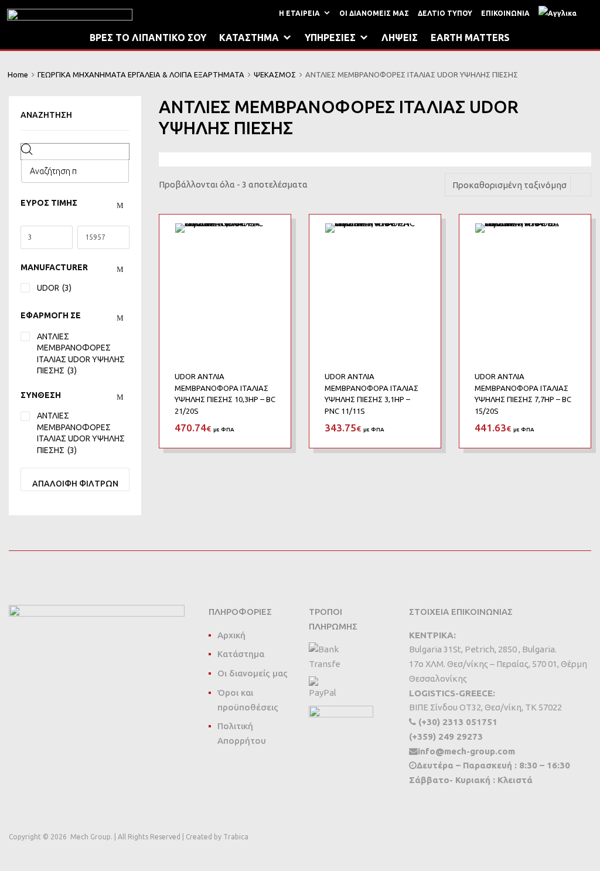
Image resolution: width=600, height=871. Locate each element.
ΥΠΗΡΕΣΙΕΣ (330, 37)
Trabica (235, 837)
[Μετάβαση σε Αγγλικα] (560, 13)
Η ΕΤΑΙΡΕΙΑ (299, 13)
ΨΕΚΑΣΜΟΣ (275, 74)
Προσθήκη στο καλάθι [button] (268, 427)
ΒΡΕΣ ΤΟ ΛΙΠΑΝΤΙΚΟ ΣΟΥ (148, 37)
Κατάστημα (240, 654)
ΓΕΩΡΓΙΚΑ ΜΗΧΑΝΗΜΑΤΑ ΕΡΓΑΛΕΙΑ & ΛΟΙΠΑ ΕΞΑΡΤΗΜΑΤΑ (141, 74)
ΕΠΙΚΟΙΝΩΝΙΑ (505, 13)
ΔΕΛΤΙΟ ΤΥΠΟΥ (445, 13)
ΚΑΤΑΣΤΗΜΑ (249, 37)
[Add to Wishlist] (271, 236)
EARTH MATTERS (470, 37)
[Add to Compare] (271, 255)
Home (18, 74)
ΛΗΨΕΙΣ (399, 37)
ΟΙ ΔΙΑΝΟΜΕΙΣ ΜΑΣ (374, 13)
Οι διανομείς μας (252, 673)
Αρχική (231, 635)
